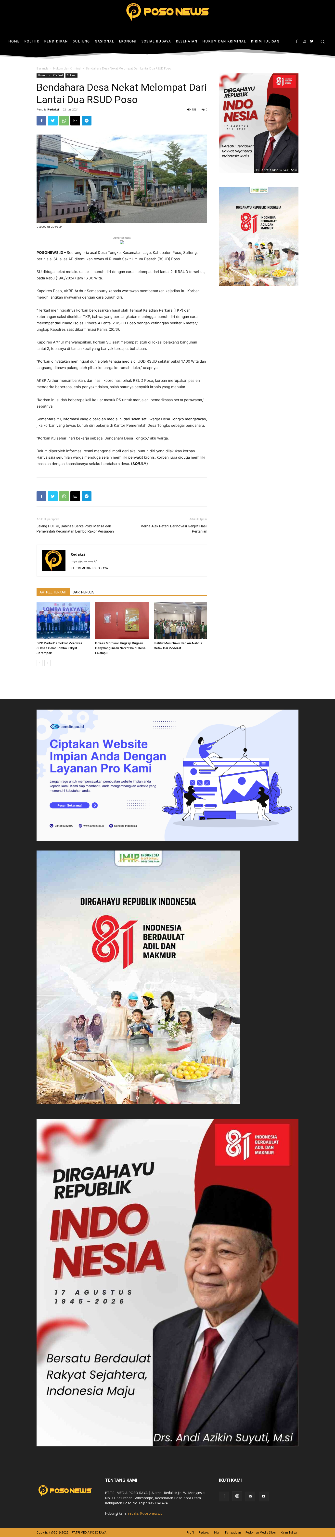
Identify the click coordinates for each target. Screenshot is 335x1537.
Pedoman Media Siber (260, 1532)
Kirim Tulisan (289, 1532)
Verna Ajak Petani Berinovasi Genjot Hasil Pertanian (174, 529)
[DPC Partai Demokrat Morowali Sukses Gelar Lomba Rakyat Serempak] (63, 620)
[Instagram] (304, 41)
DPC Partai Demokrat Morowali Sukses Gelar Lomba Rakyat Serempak (59, 648)
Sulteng (71, 75)
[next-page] (47, 663)
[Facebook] (297, 41)
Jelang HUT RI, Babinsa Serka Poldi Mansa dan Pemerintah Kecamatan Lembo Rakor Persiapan (75, 529)
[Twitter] (311, 41)
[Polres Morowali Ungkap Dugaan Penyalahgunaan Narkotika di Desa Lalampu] (122, 620)
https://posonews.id (84, 561)
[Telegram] (86, 120)
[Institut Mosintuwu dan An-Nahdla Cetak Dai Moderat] (180, 620)
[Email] (75, 120)
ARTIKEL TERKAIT (53, 592)
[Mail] (250, 1496)
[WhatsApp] (64, 120)
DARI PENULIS (83, 592)
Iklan (217, 1532)
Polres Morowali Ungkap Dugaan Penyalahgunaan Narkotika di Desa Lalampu (120, 648)
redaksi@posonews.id (145, 1513)
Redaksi (53, 109)
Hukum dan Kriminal (67, 68)
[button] (322, 41)
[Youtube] (264, 1496)
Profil (190, 1532)
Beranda (43, 68)
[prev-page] (40, 663)
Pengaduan (233, 1532)
